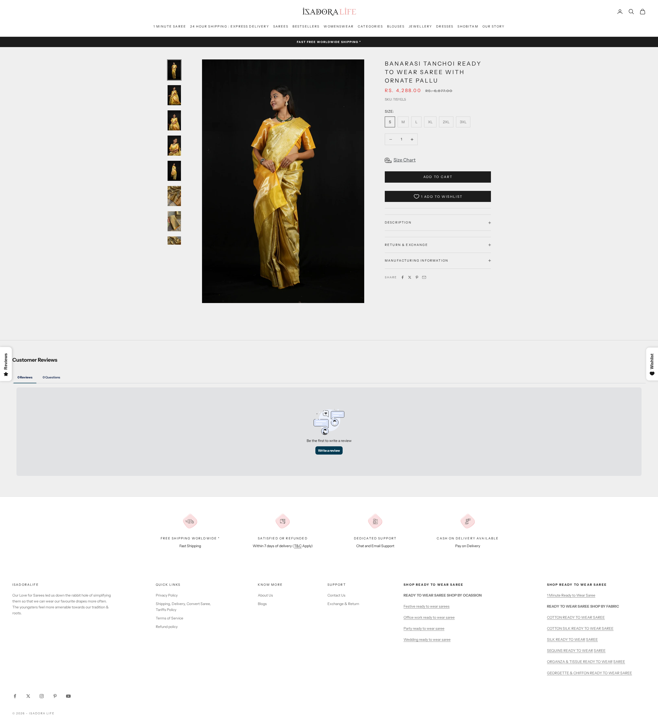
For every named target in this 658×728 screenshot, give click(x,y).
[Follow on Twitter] (28, 696)
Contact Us (336, 595)
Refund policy (167, 626)
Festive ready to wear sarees (427, 606)
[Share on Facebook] (402, 277)
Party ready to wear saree (424, 628)
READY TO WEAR (570, 639)
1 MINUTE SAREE (169, 26)
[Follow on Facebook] (14, 696)
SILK (551, 639)
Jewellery (420, 26)
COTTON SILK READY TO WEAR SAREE (580, 628)
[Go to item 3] (174, 120)
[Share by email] (424, 277)
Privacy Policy (167, 595)
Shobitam (468, 26)
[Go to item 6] (174, 196)
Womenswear (339, 26)
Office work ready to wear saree (429, 617)
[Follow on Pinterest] (55, 696)
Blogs (262, 603)
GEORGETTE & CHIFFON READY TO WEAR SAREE (589, 673)
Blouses (396, 26)
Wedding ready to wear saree (427, 639)
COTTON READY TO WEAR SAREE (576, 617)
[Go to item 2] (174, 95)
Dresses (444, 26)
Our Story (493, 26)
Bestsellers (306, 26)
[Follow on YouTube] (68, 696)
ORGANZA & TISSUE (565, 661)
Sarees (280, 26)
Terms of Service (169, 618)
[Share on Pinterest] (417, 277)
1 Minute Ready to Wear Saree (571, 595)
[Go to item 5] (174, 170)
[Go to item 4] (174, 145)
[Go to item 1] (174, 70)
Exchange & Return (343, 603)
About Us (265, 595)
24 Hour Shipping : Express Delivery (229, 26)
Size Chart (405, 160)
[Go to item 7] (174, 221)
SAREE (592, 639)
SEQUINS (555, 650)
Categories (370, 26)
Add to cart (438, 177)
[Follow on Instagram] (41, 696)
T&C (297, 546)
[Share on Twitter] (410, 277)
